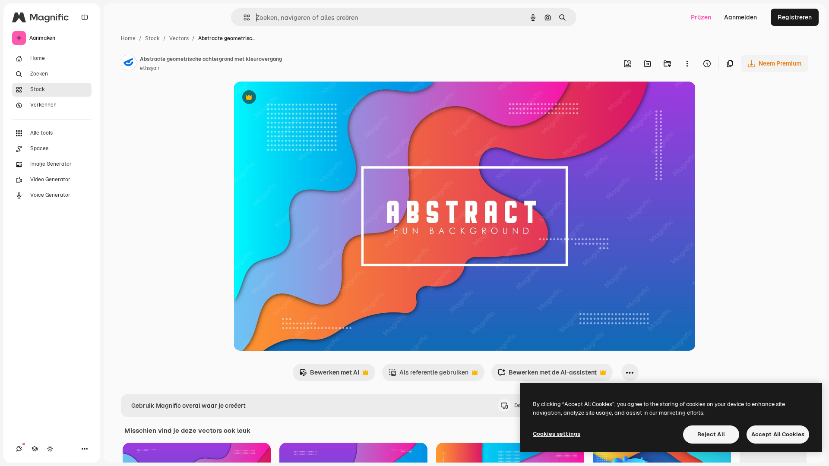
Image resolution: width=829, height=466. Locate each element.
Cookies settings (556, 434)
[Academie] (34, 449)
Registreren (795, 17)
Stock (152, 38)
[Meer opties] (687, 63)
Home (128, 38)
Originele (290, 98)
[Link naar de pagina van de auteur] (128, 64)
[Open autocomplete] (243, 17)
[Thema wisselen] (50, 449)
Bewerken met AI (329, 374)
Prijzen (701, 17)
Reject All (711, 434)
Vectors (179, 38)
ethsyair (150, 68)
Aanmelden (740, 17)
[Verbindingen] (19, 449)
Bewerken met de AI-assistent (547, 374)
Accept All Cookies (777, 434)
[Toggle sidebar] (85, 17)
